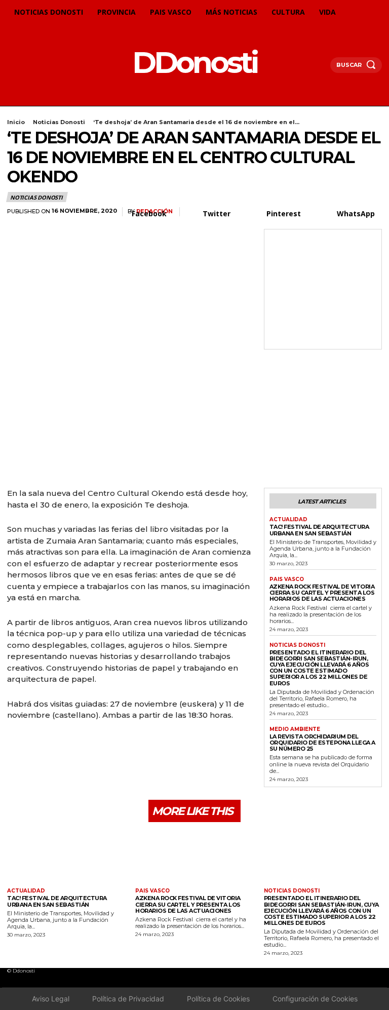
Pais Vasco (286, 579)
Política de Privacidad (128, 998)
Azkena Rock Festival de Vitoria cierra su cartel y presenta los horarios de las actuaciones (322, 592)
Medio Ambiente (294, 729)
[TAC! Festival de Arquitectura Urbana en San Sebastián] (66, 856)
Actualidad (288, 520)
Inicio (16, 122)
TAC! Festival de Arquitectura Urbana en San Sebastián (319, 529)
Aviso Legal (50, 998)
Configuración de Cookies (315, 998)
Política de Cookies (218, 998)
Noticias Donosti (59, 122)
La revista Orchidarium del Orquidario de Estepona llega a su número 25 (322, 742)
